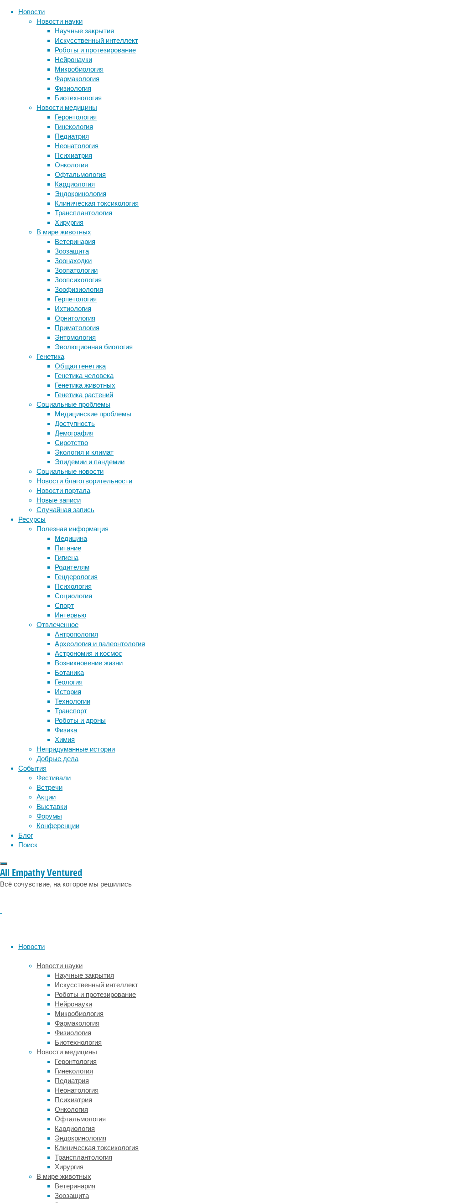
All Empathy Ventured (41, 872)
